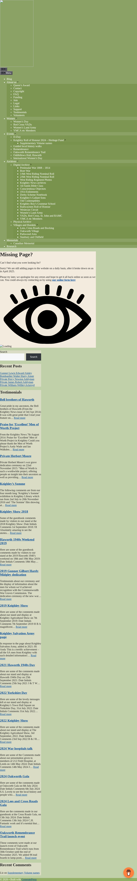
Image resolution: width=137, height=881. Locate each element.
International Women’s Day (27, 158)
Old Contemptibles (30, 200)
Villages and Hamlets (24, 225)
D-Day (17, 136)
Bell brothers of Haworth (17, 399)
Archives (11, 161)
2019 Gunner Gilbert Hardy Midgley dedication (19, 572)
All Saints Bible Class (31, 185)
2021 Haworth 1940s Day (17, 665)
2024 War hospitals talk (16, 748)
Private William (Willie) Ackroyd (17, 385)
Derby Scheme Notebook (33, 194)
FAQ (16, 94)
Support (17, 109)
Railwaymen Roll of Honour (35, 206)
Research (11, 246)
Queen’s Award (21, 85)
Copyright (18, 91)
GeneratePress (29, 879)
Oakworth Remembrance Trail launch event (17, 834)
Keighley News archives (33, 182)
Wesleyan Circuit (29, 209)
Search (3, 351)
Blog (9, 79)
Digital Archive (21, 164)
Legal (16, 103)
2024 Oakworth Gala (14, 776)
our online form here (64, 280)
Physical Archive (22, 221)
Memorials (12, 240)
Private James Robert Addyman (16, 382)
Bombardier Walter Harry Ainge (17, 376)
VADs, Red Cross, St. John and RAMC (41, 215)
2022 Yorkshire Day (13, 692)
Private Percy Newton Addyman (17, 379)
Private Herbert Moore (15, 456)
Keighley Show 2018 (14, 511)
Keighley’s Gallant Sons (33, 197)
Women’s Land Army (24, 127)
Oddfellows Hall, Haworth (27, 155)
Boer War (25, 170)
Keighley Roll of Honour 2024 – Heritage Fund (38, 140)
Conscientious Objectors (33, 188)
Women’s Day (20, 121)
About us (11, 82)
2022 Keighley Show (14, 720)
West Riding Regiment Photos (36, 179)
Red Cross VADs (22, 124)
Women (11, 118)
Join (15, 100)
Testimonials (20, 112)
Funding (17, 97)
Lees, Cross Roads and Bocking (37, 228)
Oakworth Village (29, 231)
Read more (19, 417)
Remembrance (21, 149)
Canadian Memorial (23, 243)
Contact (17, 88)
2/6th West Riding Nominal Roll (37, 176)
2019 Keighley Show (14, 605)
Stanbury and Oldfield (31, 237)
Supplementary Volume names (36, 143)
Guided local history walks (27, 146)
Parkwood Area (28, 234)
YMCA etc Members (24, 130)
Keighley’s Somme (12, 484)
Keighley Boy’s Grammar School (37, 203)
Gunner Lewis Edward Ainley (16, 373)
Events (10, 133)
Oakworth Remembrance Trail (29, 152)
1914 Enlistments (29, 191)
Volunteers (19, 115)
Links (16, 106)
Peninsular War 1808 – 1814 (35, 167)
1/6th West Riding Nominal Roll (37, 173)
